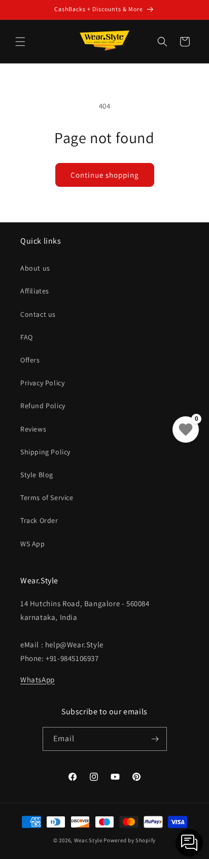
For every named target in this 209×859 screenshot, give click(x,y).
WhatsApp (37, 679)
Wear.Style (88, 840)
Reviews (33, 429)
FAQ (26, 337)
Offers (30, 360)
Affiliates (34, 290)
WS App (32, 543)
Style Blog (36, 474)
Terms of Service (47, 497)
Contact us (38, 314)
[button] (20, 41)
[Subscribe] (155, 739)
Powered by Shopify (129, 840)
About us (35, 268)
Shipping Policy (45, 451)
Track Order (39, 520)
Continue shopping (105, 175)
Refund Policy (42, 405)
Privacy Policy (42, 382)
